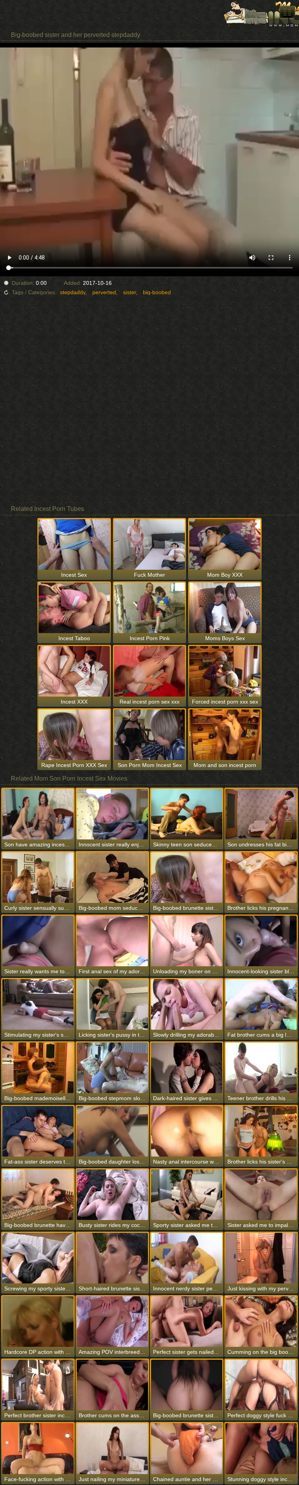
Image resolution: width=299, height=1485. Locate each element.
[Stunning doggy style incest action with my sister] (261, 1448)
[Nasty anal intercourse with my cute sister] (186, 1131)
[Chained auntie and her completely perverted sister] (186, 1448)
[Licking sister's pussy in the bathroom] (112, 1004)
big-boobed (157, 292)
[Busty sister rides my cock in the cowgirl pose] (112, 1194)
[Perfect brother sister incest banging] (38, 1385)
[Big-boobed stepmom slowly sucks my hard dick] (112, 1068)
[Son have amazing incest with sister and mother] (38, 814)
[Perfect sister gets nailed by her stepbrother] (186, 1321)
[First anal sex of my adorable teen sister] (112, 941)
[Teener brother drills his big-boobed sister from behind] (261, 1068)
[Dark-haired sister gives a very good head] (186, 1068)
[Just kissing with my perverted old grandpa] (261, 1258)
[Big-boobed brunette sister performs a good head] (186, 877)
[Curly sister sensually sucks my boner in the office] (38, 877)
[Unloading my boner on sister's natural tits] (186, 941)
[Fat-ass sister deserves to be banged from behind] (38, 1131)
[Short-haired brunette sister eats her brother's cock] (112, 1258)
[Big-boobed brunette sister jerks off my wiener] (186, 1385)
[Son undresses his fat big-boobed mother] (261, 814)
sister (129, 292)
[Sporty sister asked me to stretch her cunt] (186, 1194)
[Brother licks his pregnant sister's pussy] (261, 877)
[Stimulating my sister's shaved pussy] (38, 1004)
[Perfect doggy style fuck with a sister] (261, 1385)
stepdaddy (72, 292)
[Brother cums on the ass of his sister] (112, 1385)
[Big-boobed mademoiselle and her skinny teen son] (38, 1068)
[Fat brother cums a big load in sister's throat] (261, 1004)
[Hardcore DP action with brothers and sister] (38, 1321)
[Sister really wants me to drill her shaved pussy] (38, 941)
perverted (104, 292)
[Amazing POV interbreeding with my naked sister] (112, 1321)
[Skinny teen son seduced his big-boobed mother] (186, 814)
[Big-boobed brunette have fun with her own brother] (38, 1194)
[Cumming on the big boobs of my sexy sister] (261, 1321)
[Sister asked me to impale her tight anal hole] (261, 1194)
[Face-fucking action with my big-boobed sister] (38, 1448)
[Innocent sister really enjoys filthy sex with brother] (112, 814)
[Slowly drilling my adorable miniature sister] (186, 1004)
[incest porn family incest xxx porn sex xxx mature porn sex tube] (287, 12)
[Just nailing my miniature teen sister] (112, 1448)
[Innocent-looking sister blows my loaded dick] (261, 941)
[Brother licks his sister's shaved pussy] (261, 1131)
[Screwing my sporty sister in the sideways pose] (38, 1258)
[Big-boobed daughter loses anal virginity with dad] (112, 1131)
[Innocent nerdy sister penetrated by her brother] (186, 1258)
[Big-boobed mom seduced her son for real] (112, 877)
